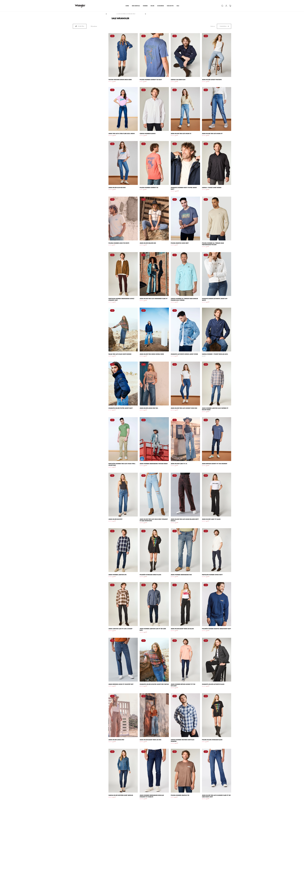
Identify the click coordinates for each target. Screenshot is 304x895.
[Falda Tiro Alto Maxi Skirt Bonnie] (123, 329)
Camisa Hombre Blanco (147, 133)
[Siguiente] (145, 14)
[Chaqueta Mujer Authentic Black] (216, 660)
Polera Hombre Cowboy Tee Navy (151, 79)
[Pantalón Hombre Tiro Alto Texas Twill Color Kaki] (123, 439)
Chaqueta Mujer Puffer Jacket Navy (120, 408)
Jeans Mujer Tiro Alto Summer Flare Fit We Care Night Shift (216, 796)
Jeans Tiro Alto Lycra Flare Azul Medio (121, 133)
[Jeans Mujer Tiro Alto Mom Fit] (185, 109)
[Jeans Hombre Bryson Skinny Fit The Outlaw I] (185, 660)
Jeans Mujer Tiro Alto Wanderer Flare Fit (153, 298)
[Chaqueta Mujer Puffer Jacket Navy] (123, 383)
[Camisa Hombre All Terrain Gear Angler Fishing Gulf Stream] (185, 274)
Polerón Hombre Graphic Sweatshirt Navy (216, 629)
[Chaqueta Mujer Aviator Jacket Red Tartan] (154, 660)
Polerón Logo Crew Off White (181, 851)
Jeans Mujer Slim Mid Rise (117, 187)
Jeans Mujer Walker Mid (148, 243)
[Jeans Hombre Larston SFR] (123, 550)
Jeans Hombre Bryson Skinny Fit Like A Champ (215, 851)
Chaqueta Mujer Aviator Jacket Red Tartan (154, 684)
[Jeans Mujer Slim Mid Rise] (123, 163)
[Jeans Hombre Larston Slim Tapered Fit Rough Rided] (216, 383)
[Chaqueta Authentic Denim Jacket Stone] (185, 329)
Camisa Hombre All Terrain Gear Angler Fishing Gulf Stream (184, 299)
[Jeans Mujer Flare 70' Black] (216, 495)
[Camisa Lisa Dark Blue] (185, 55)
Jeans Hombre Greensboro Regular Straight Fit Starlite (152, 796)
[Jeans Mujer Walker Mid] (154, 218)
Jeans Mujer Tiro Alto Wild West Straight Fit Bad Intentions (154, 520)
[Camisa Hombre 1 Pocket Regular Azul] (216, 329)
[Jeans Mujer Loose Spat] (123, 715)
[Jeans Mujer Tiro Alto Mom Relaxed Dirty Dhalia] (185, 495)
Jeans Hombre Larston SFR (117, 574)
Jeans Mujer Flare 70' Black (211, 519)
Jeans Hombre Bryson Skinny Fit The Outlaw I (183, 685)
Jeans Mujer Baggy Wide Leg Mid (150, 740)
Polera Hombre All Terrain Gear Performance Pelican (213, 243)
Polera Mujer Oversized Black (212, 740)
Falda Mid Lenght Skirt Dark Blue (151, 851)
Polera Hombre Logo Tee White (118, 243)
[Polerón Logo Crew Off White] (185, 826)
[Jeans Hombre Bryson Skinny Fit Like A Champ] (216, 826)
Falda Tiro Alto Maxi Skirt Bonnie (119, 354)
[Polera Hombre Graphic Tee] (185, 771)
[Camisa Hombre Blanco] (154, 109)
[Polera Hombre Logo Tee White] (123, 218)
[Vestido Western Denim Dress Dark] (123, 55)
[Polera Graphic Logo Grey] (185, 218)
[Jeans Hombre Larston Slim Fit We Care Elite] (154, 604)
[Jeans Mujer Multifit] (123, 495)
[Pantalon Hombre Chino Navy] (216, 550)
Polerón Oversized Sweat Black (150, 574)
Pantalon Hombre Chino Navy (212, 574)
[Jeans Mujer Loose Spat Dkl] (154, 383)
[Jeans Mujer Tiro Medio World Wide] (154, 329)
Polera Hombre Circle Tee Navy (118, 851)
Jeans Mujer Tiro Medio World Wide (152, 354)
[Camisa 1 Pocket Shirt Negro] (216, 163)
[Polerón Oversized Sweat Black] (154, 550)
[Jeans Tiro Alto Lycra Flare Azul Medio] (123, 109)
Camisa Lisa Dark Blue (178, 79)
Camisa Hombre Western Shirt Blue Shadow (182, 740)
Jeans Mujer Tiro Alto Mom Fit (181, 133)
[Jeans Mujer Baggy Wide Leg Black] (185, 604)
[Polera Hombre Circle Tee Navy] (123, 826)
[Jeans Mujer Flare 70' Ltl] (185, 439)
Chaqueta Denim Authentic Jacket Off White (214, 299)
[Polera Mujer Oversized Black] (216, 715)
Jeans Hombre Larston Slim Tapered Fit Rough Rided (215, 409)
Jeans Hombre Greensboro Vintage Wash (154, 463)
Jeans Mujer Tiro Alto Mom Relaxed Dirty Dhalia (185, 520)
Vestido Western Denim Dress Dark (120, 79)
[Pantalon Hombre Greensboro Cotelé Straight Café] (123, 274)
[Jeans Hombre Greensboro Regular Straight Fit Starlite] (154, 771)
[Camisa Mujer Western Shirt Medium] (123, 771)
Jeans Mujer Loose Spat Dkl (149, 408)
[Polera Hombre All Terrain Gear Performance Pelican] (216, 218)
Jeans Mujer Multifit (115, 519)
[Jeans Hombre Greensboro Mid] (185, 550)
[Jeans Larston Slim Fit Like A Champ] (123, 604)
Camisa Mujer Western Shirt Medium (120, 795)
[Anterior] (106, 14)
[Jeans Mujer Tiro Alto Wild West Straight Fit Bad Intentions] (154, 495)
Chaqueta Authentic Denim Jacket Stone (184, 354)
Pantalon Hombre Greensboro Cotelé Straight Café (121, 299)
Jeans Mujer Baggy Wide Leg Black (182, 629)
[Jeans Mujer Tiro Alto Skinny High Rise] (185, 383)
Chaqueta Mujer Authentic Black (213, 684)
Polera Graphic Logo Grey (180, 243)
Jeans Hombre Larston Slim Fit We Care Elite (153, 629)
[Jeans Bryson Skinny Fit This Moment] (216, 439)
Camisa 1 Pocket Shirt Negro (211, 187)
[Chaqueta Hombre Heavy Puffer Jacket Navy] (185, 163)
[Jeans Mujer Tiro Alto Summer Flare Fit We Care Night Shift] (216, 771)
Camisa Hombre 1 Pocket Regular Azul (215, 354)
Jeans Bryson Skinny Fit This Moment (214, 463)
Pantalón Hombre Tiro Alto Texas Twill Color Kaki (121, 464)
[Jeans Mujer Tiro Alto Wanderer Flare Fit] (154, 274)
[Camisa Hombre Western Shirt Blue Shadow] (185, 715)
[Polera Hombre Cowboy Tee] (154, 163)
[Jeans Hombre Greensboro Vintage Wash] (154, 439)
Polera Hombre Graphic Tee (180, 795)
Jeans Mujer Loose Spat (116, 740)
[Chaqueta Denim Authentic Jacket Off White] (216, 274)
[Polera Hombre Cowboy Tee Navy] (154, 55)
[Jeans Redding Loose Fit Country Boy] (123, 660)
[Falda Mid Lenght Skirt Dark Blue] (154, 826)
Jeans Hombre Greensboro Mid (181, 574)
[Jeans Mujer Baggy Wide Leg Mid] (154, 715)
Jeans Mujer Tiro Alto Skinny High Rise (184, 408)
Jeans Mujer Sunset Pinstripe (212, 79)
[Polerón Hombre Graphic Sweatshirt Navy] (216, 604)
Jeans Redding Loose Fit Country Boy (120, 684)
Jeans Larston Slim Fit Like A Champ (120, 629)
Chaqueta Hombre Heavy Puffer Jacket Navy (184, 188)
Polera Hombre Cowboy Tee (149, 187)
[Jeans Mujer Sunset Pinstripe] (216, 55)
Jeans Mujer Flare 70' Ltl (179, 463)
